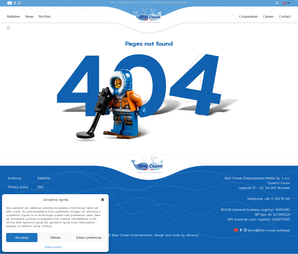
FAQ (40, 187)
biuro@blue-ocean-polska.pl (269, 230)
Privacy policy (53, 247)
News (29, 16)
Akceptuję (21, 237)
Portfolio (45, 16)
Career (268, 16)
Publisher (13, 16)
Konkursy (14, 178)
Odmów (55, 237)
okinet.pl (192, 235)
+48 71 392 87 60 (277, 199)
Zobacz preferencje (89, 237)
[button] (103, 200)
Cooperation (248, 16)
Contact (285, 16)
